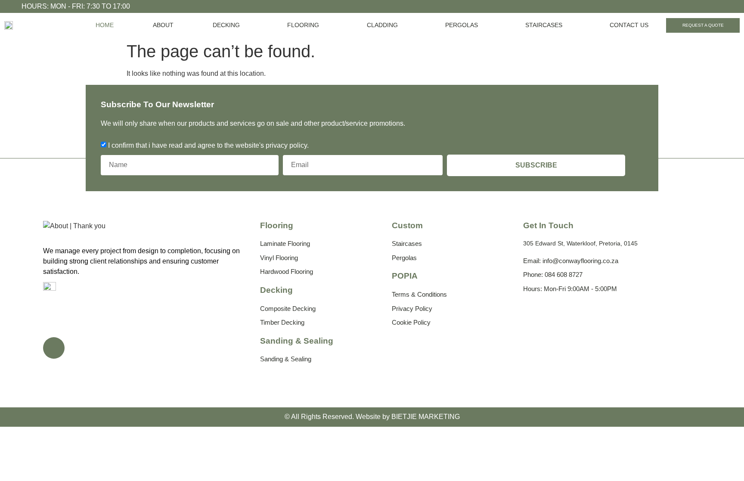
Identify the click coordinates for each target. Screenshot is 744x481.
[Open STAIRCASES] (567, 25)
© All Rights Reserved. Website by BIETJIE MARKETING (372, 416)
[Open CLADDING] (403, 25)
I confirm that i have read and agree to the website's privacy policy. (208, 145)
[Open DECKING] (245, 25)
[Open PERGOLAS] (483, 25)
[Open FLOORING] (324, 25)
